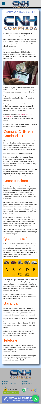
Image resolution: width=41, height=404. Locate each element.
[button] (36, 399)
